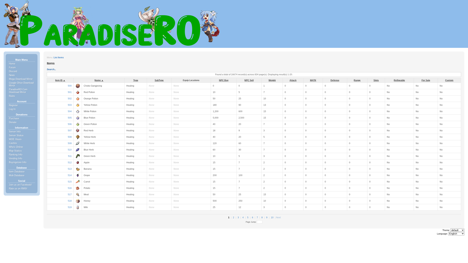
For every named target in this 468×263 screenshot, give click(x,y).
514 (70, 175)
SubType (159, 80)
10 (272, 217)
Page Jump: (251, 222)
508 (70, 137)
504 (70, 111)
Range (357, 80)
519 (70, 207)
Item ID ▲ (60, 80)
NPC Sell (249, 80)
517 (70, 194)
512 (70, 162)
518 (70, 201)
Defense (335, 80)
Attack (293, 80)
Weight (272, 80)
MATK (313, 80)
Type (135, 80)
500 (70, 86)
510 (70, 149)
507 (70, 130)
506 (70, 124)
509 (70, 143)
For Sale (426, 80)
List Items (59, 57)
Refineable (399, 80)
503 (70, 105)
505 (70, 118)
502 (70, 98)
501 (70, 92)
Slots (376, 80)
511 (70, 156)
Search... (51, 69)
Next (278, 217)
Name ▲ (99, 80)
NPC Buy (224, 80)
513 (70, 169)
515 (70, 181)
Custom (449, 80)
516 (70, 188)
